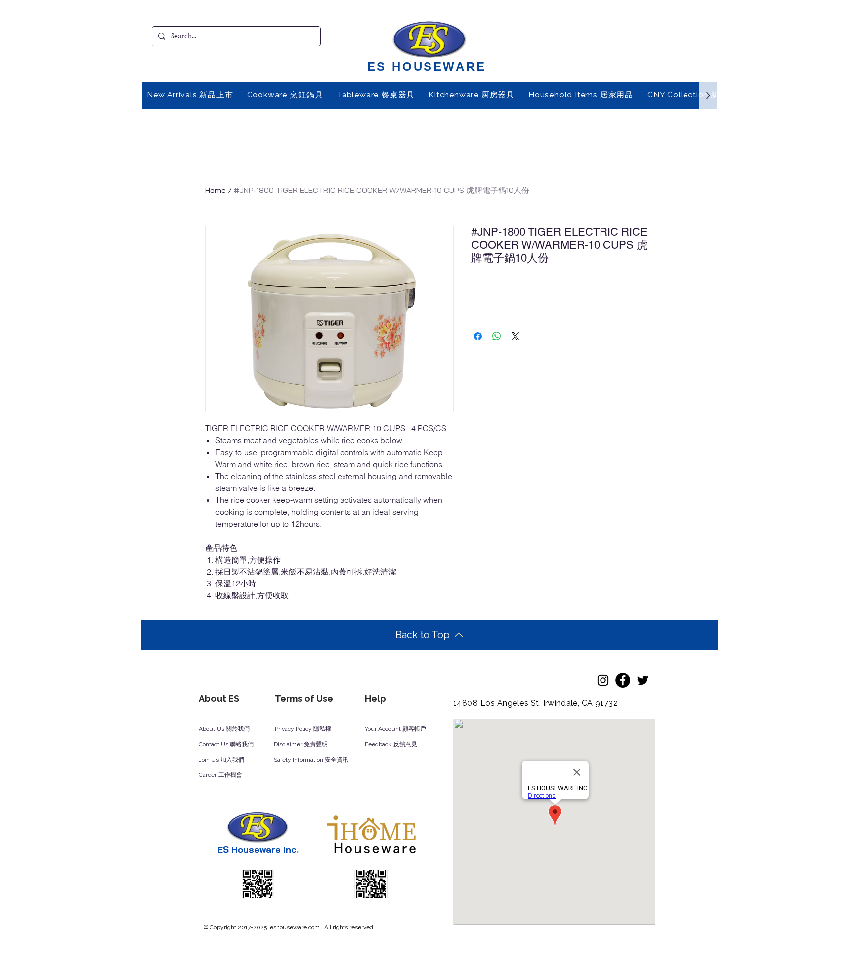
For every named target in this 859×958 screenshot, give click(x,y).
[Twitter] (642, 680)
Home (215, 190)
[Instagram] (603, 680)
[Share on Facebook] (478, 336)
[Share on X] (515, 336)
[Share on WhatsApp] (497, 336)
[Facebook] (622, 680)
